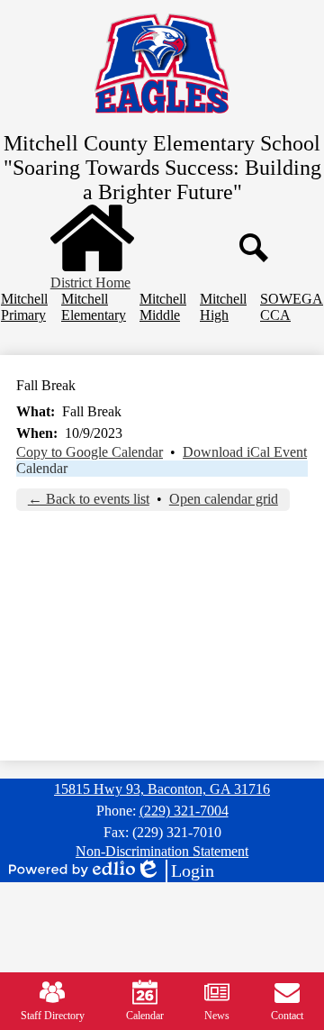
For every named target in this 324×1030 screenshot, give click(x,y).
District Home (90, 282)
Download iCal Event (245, 452)
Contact (287, 1015)
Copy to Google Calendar (89, 452)
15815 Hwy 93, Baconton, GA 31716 (162, 789)
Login (174, 871)
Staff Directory (53, 1015)
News (217, 1015)
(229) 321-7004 (184, 810)
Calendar (42, 468)
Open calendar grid (223, 498)
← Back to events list (88, 498)
